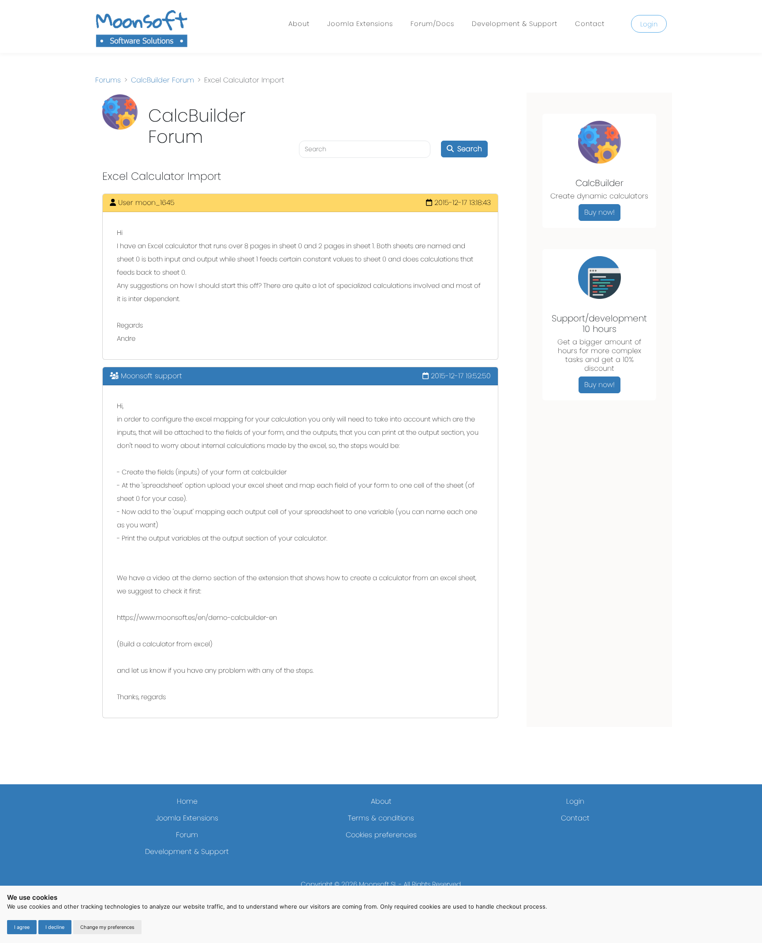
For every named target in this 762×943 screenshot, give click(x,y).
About (299, 23)
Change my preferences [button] (107, 927)
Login (649, 24)
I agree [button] (22, 927)
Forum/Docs (432, 23)
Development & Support (514, 23)
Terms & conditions (381, 818)
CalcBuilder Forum (162, 80)
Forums (108, 80)
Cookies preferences (381, 835)
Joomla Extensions (360, 23)
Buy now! (599, 212)
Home (187, 801)
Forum (187, 835)
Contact (590, 23)
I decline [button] (54, 927)
